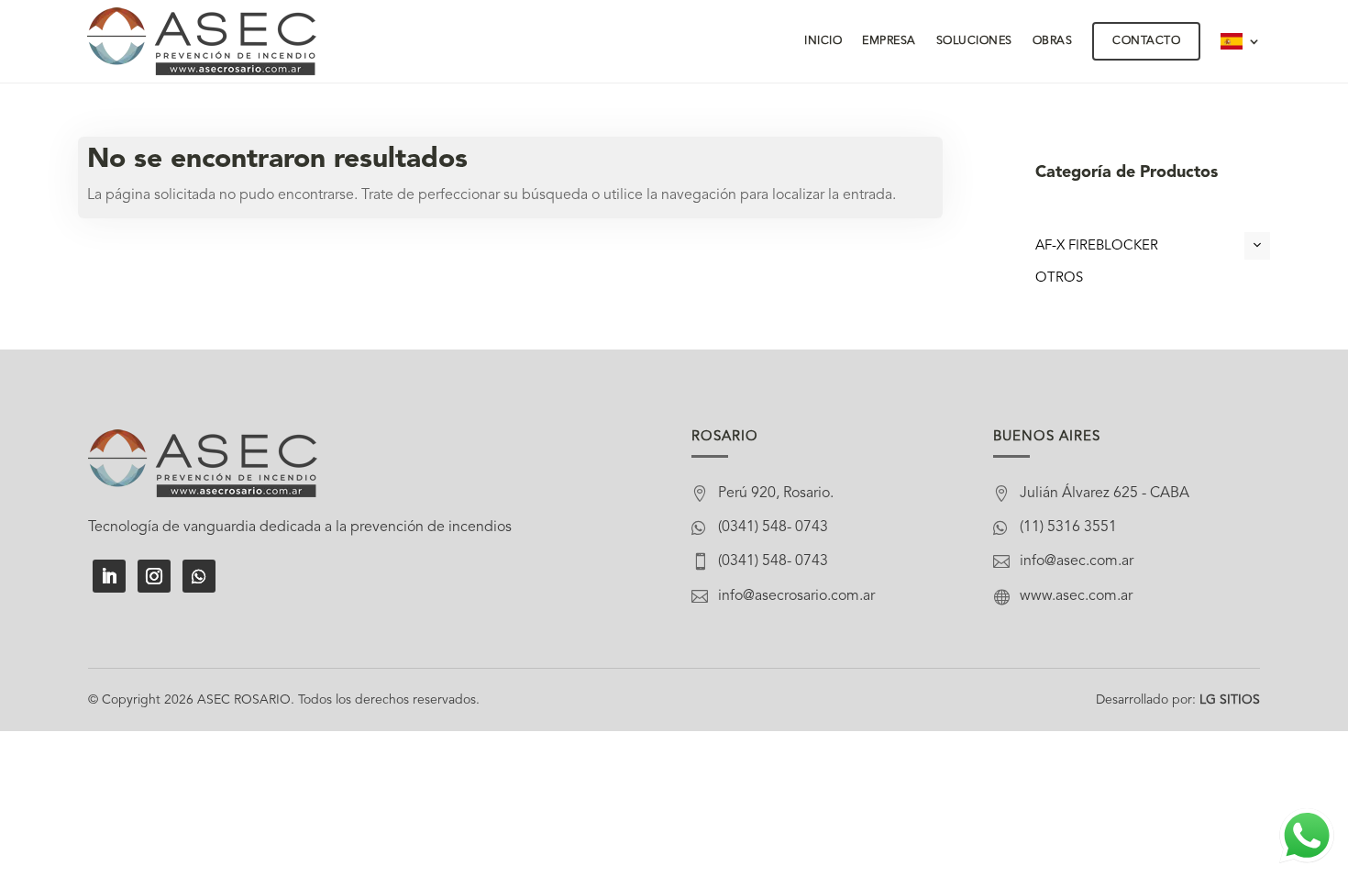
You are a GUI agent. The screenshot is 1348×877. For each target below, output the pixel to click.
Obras (1053, 41)
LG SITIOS (1229, 700)
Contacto (1146, 41)
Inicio (823, 41)
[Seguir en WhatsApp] (198, 576)
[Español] (1241, 41)
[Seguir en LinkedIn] (109, 576)
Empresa (889, 41)
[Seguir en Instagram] (154, 576)
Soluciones (974, 41)
